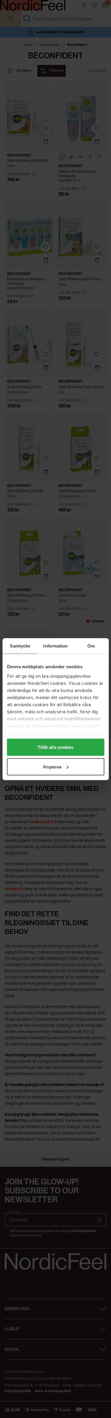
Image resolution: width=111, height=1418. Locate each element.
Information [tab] (55, 645)
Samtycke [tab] (20, 645)
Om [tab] (91, 645)
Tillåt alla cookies (56, 747)
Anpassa (52, 766)
